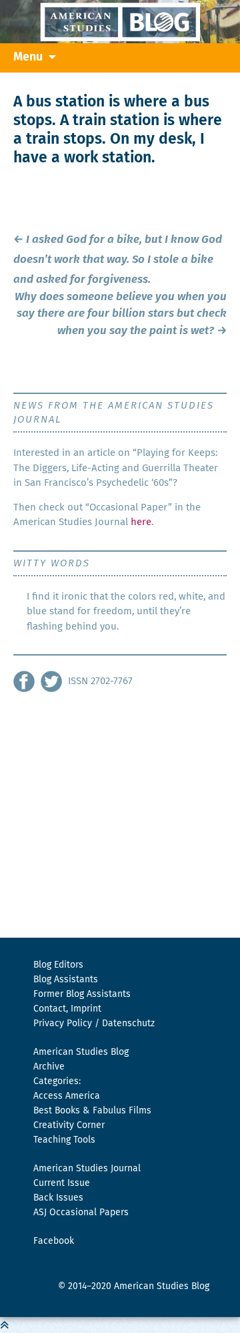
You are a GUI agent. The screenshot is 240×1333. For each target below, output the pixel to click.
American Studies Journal (87, 1168)
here (141, 522)
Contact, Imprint (67, 1009)
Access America (66, 1096)
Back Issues (58, 1198)
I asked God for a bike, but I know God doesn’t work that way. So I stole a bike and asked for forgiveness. (117, 260)
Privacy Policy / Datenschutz (94, 1023)
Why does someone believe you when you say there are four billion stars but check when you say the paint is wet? (121, 314)
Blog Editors (58, 965)
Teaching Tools (64, 1140)
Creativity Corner (69, 1125)
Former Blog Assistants (82, 994)
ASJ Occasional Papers (81, 1212)
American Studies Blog (81, 1052)
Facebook (53, 1241)
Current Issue (61, 1183)
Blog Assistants (65, 979)
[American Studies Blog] (120, 21)
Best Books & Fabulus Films (92, 1110)
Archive (49, 1066)
